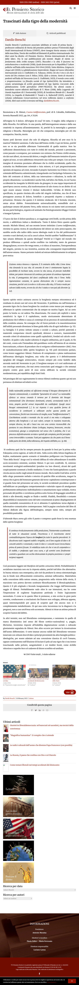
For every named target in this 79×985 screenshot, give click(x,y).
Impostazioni (51, 982)
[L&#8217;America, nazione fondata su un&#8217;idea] (14, 671)
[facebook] (39, 974)
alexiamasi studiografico (56, 969)
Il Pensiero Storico (18, 965)
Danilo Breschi (15, 40)
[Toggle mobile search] (71, 8)
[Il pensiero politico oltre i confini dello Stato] (63, 671)
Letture (31, 698)
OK (72, 981)
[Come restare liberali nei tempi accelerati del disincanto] (39, 671)
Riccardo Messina (32, 969)
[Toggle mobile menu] (75, 8)
